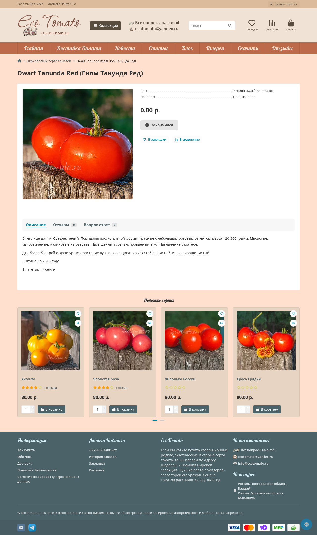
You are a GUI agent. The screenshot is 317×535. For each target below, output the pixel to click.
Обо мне (24, 456)
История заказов (103, 456)
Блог (187, 48)
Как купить (26, 450)
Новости (125, 48)
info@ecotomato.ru (253, 463)
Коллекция (108, 25)
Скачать (248, 48)
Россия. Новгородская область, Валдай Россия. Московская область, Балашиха (263, 490)
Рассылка (97, 470)
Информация (31, 440)
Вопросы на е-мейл (30, 4)
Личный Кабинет (107, 440)
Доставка (24, 463)
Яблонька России (180, 379)
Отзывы (282, 48)
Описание (36, 224)
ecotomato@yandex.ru (255, 456)
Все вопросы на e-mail (157, 22)
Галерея (215, 48)
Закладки (97, 463)
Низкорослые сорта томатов (49, 61)
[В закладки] (78, 313)
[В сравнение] (78, 323)
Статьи (158, 48)
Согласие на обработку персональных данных (48, 479)
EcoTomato (172, 440)
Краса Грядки (249, 379)
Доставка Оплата (79, 48)
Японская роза (106, 379)
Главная (33, 48)
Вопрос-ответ (99, 224)
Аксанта (28, 379)
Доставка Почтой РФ (62, 4)
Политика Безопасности (37, 470)
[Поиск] (230, 26)
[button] (18, 361)
